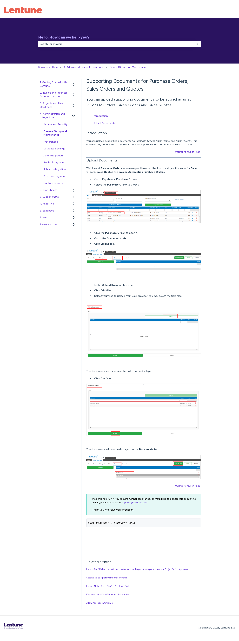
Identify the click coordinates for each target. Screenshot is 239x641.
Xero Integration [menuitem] (53, 155)
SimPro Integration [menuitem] (54, 162)
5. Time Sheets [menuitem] (48, 190)
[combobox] (116, 44)
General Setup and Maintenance (128, 67)
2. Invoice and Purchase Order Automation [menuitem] (53, 94)
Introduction (100, 115)
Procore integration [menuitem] (54, 176)
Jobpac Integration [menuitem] (54, 169)
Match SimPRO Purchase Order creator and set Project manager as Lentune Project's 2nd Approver (137, 569)
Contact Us (225, 10)
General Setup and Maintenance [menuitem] (55, 133)
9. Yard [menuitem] (43, 217)
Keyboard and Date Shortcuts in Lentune (107, 594)
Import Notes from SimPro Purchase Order (108, 586)
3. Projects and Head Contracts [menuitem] (52, 105)
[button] (73, 82)
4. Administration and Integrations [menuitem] (52, 115)
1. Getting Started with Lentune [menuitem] (53, 84)
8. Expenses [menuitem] (47, 210)
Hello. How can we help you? (64, 37)
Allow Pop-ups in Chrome (99, 603)
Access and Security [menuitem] (55, 124)
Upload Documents (104, 123)
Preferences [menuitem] (50, 141)
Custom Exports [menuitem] (53, 183)
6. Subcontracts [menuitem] (49, 196)
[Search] (198, 44)
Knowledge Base (48, 67)
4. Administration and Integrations (84, 67)
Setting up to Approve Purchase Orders (106, 577)
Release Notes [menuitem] (48, 224)
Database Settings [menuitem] (54, 148)
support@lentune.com (135, 502)
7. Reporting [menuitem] (47, 203)
